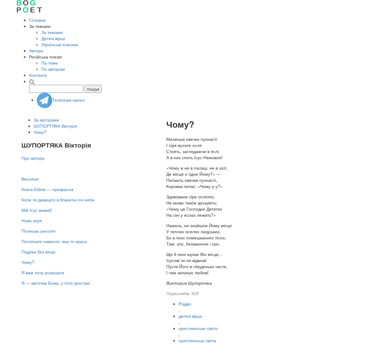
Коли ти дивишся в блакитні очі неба (57, 200)
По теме (49, 63)
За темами (52, 32)
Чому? (40, 132)
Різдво (185, 304)
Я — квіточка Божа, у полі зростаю (55, 283)
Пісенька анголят (38, 231)
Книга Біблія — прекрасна (47, 189)
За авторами (46, 120)
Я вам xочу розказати (42, 272)
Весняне (30, 179)
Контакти (38, 75)
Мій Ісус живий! (36, 210)
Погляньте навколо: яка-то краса (54, 241)
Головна (37, 20)
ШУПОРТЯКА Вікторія (55, 126)
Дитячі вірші (53, 38)
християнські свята (197, 340)
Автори (36, 50)
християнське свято (198, 328)
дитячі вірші (190, 316)
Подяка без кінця (38, 252)
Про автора (32, 158)
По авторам (53, 69)
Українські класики (59, 44)
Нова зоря (31, 220)
